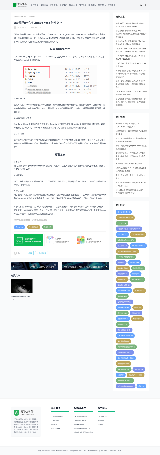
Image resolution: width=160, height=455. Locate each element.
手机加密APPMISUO (58, 417)
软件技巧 (102, 5)
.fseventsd (19, 227)
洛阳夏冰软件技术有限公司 (60, 451)
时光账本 (54, 424)
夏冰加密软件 (124, 291)
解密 (121, 375)
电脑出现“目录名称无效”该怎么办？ (130, 163)
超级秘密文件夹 (125, 380)
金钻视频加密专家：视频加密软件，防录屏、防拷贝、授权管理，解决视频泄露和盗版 (131, 102)
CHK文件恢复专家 (125, 218)
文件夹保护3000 (125, 336)
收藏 (30, 253)
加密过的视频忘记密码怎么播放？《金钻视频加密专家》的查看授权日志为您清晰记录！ (131, 74)
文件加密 (123, 324)
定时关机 (122, 296)
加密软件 (122, 274)
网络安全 (138, 369)
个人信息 (122, 246)
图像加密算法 (137, 279)
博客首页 (34, 5)
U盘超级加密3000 (126, 240)
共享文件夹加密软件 (126, 257)
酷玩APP (101, 420)
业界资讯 (54, 5)
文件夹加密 (123, 341)
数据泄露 (137, 319)
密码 (137, 307)
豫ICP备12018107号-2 (91, 451)
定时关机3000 (124, 302)
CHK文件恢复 (124, 212)
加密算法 (82, 5)
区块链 (136, 274)
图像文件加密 (124, 285)
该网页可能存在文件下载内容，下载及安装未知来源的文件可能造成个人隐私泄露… (131, 156)
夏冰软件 (139, 291)
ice (17, 27)
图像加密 (122, 279)
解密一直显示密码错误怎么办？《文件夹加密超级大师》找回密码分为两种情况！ (131, 84)
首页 (24, 16)
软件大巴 (101, 424)
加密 (121, 262)
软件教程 (92, 5)
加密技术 (63, 5)
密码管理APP (55, 428)
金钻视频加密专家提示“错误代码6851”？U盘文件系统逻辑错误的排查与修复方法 (131, 34)
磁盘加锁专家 (124, 369)
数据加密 (136, 313)
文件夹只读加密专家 (126, 358)
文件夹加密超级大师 (126, 347)
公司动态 (44, 5)
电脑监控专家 (123, 364)
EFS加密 (122, 223)
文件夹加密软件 (125, 352)
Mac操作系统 (33, 227)
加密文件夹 (123, 268)
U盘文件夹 (47, 227)
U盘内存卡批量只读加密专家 (129, 229)
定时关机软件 (123, 307)
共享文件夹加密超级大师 (127, 251)
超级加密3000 (135, 375)
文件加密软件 (124, 330)
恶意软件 (122, 313)
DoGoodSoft (102, 417)
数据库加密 (123, 319)
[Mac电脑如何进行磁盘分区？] (21, 290)
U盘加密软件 (138, 234)
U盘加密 (122, 234)
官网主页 (111, 5)
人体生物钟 (55, 420)
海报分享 (42, 253)
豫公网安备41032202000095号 (111, 451)
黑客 (141, 386)
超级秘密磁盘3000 (126, 386)
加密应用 (73, 5)
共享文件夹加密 (138, 246)
